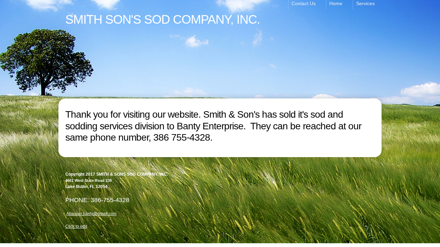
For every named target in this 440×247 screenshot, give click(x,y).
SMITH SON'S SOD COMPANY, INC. (162, 19)
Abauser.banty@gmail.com (91, 213)
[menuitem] (307, 4)
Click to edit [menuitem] (76, 226)
